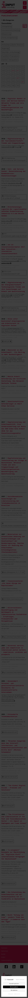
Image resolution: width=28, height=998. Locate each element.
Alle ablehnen (14, 990)
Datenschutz (17, 994)
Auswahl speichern (14, 983)
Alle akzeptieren (14, 987)
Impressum (10, 994)
